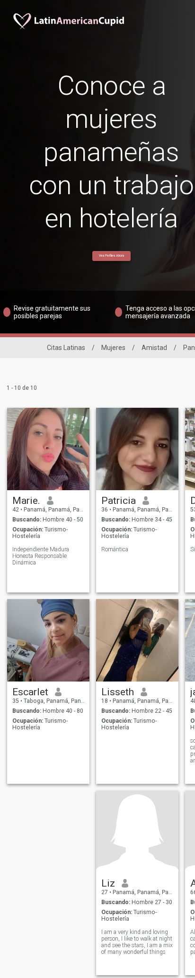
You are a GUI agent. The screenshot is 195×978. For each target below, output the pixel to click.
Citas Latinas (66, 347)
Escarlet (30, 692)
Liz (108, 883)
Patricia (118, 500)
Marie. (26, 500)
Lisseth (117, 692)
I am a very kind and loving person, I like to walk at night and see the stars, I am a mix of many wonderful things (137, 942)
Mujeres (113, 347)
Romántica (114, 549)
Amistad (154, 347)
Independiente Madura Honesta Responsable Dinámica (40, 556)
